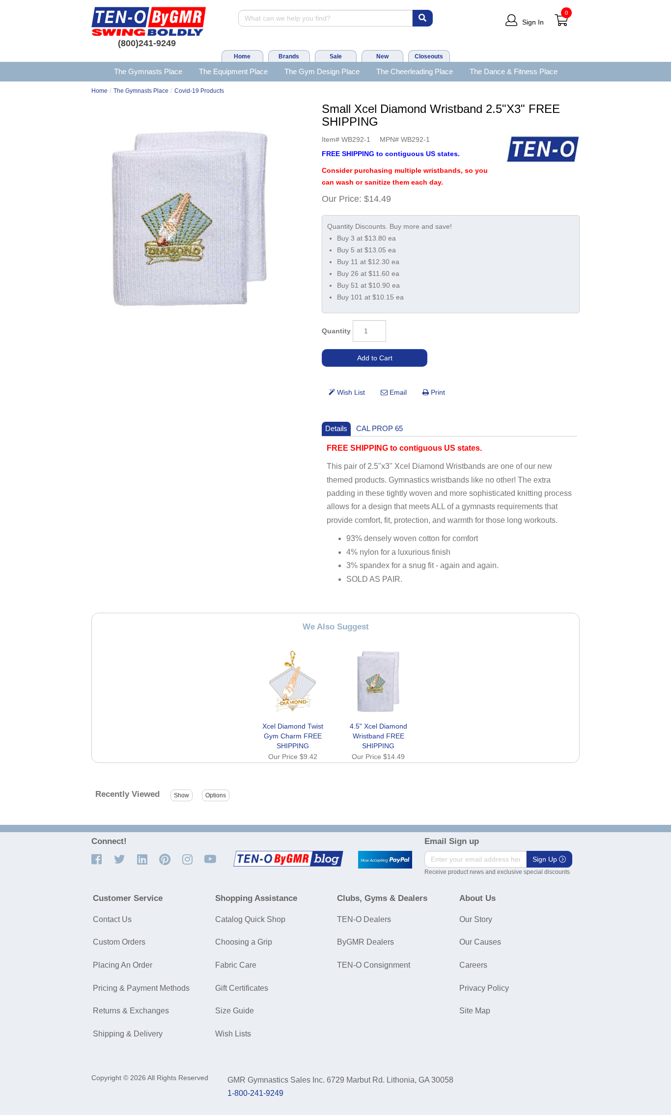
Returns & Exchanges (131, 1010)
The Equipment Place (233, 71)
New (382, 56)
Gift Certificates (241, 988)
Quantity (336, 331)
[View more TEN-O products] (543, 149)
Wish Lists (233, 1034)
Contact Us (112, 919)
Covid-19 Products (199, 90)
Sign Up (545, 859)
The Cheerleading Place (414, 71)
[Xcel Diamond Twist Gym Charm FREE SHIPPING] (292, 681)
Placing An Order (122, 965)
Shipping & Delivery (128, 1034)
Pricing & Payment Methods (141, 988)
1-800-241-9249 (255, 1093)
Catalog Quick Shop (250, 919)
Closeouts (429, 56)
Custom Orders (119, 942)
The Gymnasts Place (148, 71)
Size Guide (234, 1010)
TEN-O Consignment (373, 965)
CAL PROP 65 (379, 428)
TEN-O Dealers (364, 919)
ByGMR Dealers (365, 942)
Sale (336, 56)
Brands (289, 56)
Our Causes (480, 942)
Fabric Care (235, 965)
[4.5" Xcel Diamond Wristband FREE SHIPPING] (378, 681)
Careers (473, 965)
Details (336, 428)
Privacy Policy (484, 988)
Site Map (474, 1010)
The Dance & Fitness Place (514, 71)
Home (242, 56)
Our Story (475, 919)
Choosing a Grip (243, 942)
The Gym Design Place (322, 71)
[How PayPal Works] (385, 860)
